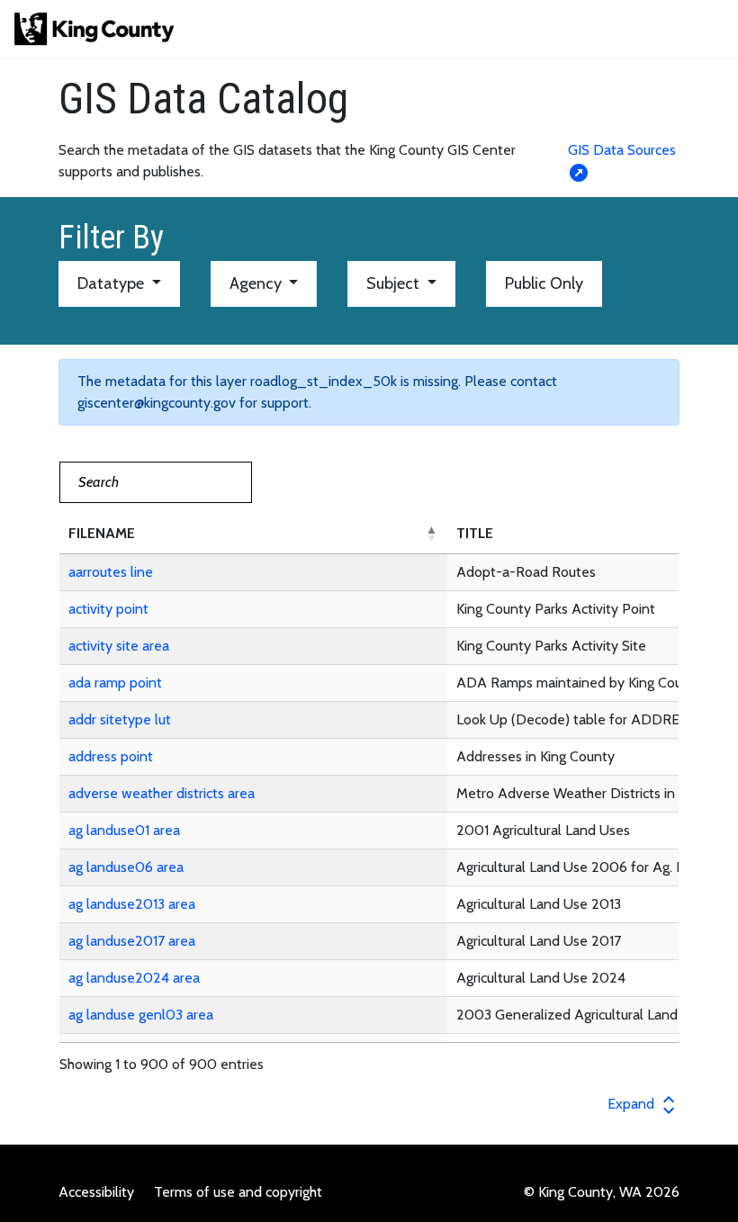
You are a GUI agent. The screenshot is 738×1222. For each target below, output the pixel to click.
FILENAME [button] (101, 533)
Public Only (544, 283)
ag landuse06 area (126, 867)
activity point (108, 608)
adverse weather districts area (161, 793)
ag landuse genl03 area (140, 1014)
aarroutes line (110, 571)
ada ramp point (115, 682)
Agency (257, 283)
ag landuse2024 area (134, 977)
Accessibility (96, 1191)
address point (110, 756)
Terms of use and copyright (238, 1191)
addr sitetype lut (119, 719)
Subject (394, 283)
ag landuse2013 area (131, 903)
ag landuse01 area (124, 830)
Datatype (112, 283)
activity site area (118, 645)
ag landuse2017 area (131, 940)
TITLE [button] (474, 533)
